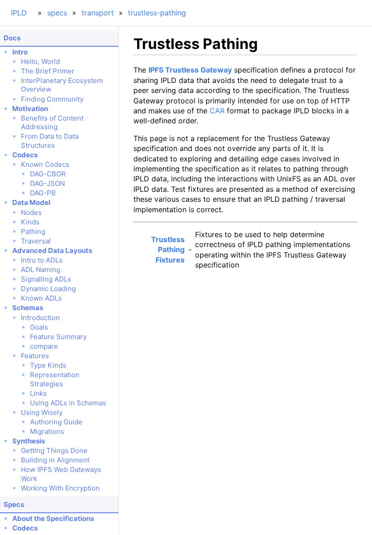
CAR (217, 110)
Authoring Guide (56, 422)
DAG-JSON (47, 183)
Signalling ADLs (46, 279)
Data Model (31, 202)
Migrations (47, 431)
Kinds (30, 222)
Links (38, 393)
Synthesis (28, 441)
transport (98, 12)
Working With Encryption (60, 488)
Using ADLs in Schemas (68, 403)
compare (44, 346)
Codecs (25, 155)
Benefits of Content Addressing (52, 122)
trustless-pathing (157, 12)
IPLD (19, 12)
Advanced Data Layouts (52, 250)
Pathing (33, 231)
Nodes (31, 212)
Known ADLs (41, 298)
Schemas (27, 307)
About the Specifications (53, 518)
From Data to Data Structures (49, 141)
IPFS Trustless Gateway (190, 69)
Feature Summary (58, 336)
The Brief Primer (47, 71)
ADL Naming (40, 269)
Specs (14, 504)
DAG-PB (43, 193)
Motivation (30, 108)
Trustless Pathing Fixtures (168, 249)
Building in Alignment (55, 460)
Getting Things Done (54, 450)
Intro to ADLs (42, 260)
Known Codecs (45, 164)
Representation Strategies (54, 379)
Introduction (40, 317)
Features (35, 355)
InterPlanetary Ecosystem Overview (62, 85)
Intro (20, 52)
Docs (12, 38)
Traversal (36, 241)
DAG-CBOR (48, 174)
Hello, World (40, 61)
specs (57, 12)
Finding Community (52, 99)
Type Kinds (48, 365)
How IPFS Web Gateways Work (61, 474)
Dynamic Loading (48, 288)
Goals (39, 327)
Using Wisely (42, 412)
